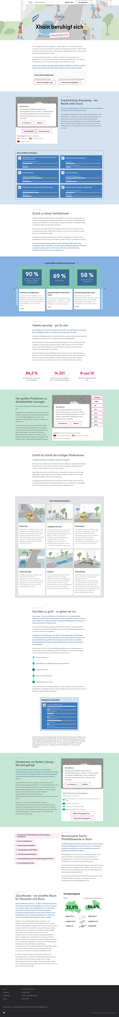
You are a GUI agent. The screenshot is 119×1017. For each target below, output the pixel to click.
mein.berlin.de (42, 805)
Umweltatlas (35, 136)
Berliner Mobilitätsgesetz (25, 841)
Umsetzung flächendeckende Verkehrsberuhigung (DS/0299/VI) (35, 859)
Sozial (96, 417)
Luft (95, 405)
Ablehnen (39, 123)
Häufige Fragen (69, 2)
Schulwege (97, 397)
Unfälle (96, 401)
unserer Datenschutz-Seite (43, 116)
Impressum (6, 992)
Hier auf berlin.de (19, 1007)
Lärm (95, 409)
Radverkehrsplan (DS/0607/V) (26, 845)
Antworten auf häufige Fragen (45, 82)
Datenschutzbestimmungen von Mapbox (30, 111)
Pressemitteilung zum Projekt (26, 863)
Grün (95, 413)
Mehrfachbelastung (44, 131)
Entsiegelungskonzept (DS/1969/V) (27, 850)
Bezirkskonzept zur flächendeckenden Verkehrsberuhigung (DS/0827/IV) (34, 836)
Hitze (95, 421)
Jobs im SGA (25, 999)
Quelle (49, 307)
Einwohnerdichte (29, 131)
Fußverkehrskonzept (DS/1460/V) (27, 854)
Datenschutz (6, 995)
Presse (5, 999)
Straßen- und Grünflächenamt (30, 995)
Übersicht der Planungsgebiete (70, 82)
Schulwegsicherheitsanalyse (72, 433)
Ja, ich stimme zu (26, 123)
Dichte (96, 425)
